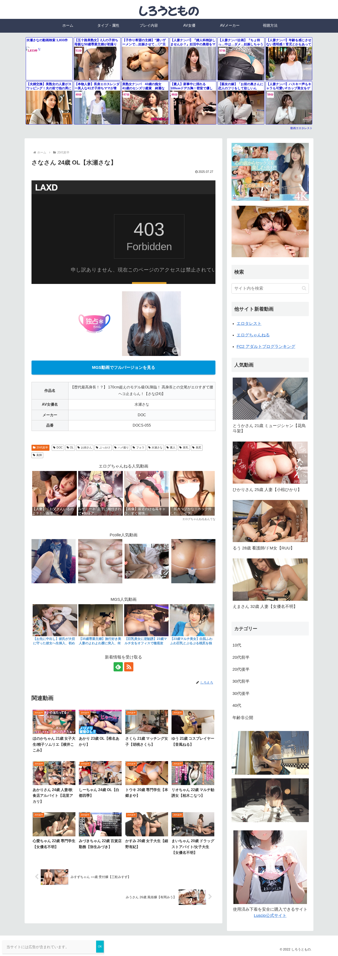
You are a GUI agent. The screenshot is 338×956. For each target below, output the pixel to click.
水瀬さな (157, 447)
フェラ (140, 447)
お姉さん (86, 447)
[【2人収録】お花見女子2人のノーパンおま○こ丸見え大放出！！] (147, 561)
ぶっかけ (104, 447)
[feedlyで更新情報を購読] (118, 666)
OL (72, 447)
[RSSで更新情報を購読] (128, 666)
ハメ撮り (123, 447)
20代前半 (42, 447)
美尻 (198, 447)
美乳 (185, 447)
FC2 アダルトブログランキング (266, 346)
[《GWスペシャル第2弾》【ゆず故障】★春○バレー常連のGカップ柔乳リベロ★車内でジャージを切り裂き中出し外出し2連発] (100, 561)
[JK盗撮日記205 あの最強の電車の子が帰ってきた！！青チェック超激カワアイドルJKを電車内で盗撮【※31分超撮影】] (54, 561)
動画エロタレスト (301, 128)
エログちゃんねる (253, 335)
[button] (304, 288)
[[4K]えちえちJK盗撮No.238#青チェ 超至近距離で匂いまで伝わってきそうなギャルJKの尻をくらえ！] (193, 561)
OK (100, 946)
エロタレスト (249, 323)
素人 (172, 447)
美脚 (39, 455)
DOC (60, 447)
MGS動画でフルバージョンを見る (123, 367)
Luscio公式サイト (270, 915)
